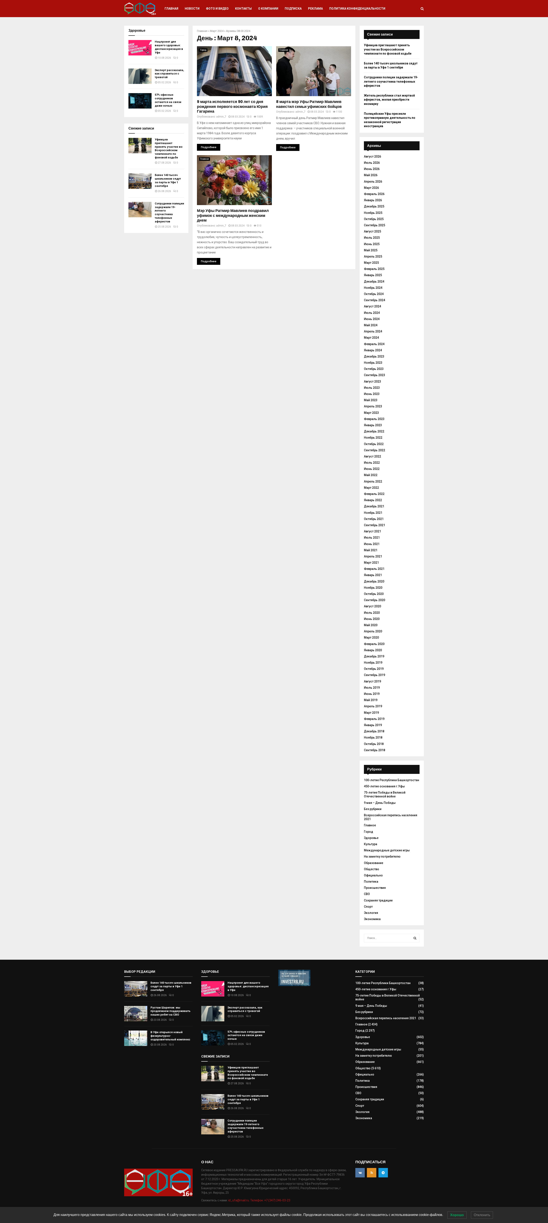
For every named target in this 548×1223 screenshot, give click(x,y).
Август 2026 (372, 156)
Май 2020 (370, 625)
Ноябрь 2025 (373, 213)
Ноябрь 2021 (373, 512)
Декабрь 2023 (374, 356)
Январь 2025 (373, 275)
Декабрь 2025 (374, 206)
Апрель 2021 (373, 556)
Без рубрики (372, 809)
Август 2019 (372, 681)
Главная (171, 8)
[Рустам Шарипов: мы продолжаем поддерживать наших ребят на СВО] (135, 1013)
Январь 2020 (373, 650)
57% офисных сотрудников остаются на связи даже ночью (168, 100)
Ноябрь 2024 (373, 287)
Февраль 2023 (374, 419)
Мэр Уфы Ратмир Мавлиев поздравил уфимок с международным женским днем (233, 215)
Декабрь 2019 (374, 656)
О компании (268, 8)
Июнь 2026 (372, 169)
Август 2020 (372, 606)
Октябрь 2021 (374, 519)
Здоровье (371, 838)
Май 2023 (370, 400)
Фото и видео (217, 8)
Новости (192, 8)
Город (203, 50)
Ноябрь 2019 (373, 662)
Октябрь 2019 (374, 668)
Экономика (372, 919)
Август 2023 (372, 381)
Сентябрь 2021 (374, 525)
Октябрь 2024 (374, 294)
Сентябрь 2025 (374, 225)
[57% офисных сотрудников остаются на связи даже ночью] (140, 101)
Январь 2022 (373, 500)
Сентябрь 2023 (374, 375)
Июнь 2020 (372, 619)
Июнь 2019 (372, 694)
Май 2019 (370, 700)
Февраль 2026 (374, 194)
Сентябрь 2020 (374, 600)
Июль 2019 (372, 687)
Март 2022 (371, 487)
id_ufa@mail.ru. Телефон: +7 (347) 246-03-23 (259, 1200)
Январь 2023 (373, 425)
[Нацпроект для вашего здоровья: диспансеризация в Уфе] (140, 47)
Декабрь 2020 (374, 581)
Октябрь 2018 (374, 744)
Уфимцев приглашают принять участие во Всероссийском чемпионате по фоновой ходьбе (168, 148)
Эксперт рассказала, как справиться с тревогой (169, 74)
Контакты (243, 8)
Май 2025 (370, 250)
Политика (371, 881)
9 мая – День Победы (380, 802)
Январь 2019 (373, 725)
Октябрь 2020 (374, 594)
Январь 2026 (373, 200)
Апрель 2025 (373, 256)
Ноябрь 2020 (373, 587)
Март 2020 (371, 637)
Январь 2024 (373, 350)
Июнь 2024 (372, 319)
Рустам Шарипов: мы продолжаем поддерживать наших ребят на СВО (170, 1011)
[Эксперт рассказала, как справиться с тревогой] (140, 76)
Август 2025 (372, 231)
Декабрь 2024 (374, 281)
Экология (371, 913)
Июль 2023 (372, 387)
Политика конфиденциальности (357, 8)
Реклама (315, 8)
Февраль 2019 (374, 719)
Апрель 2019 (373, 706)
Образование (373, 863)
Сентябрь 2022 (374, 450)
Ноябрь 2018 (373, 737)
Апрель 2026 (373, 181)
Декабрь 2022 (374, 431)
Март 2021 (371, 562)
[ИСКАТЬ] (415, 938)
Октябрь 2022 (374, 444)
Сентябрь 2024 (374, 300)
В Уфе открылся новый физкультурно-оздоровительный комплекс (170, 1036)
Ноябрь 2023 (373, 362)
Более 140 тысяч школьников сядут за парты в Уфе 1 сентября (168, 180)
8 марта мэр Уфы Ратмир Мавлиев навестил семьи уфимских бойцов (309, 104)
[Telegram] (383, 1172)
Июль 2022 (372, 462)
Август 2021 (372, 531)
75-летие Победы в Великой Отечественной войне (384, 794)
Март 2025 (371, 262)
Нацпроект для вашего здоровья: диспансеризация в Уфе (169, 47)
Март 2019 (371, 712)
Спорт (368, 906)
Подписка (293, 8)
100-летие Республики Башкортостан (391, 780)
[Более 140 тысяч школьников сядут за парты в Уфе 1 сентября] (140, 181)
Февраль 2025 (374, 269)
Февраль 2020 (374, 644)
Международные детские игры (387, 850)
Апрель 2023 (373, 406)
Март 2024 (216, 31)
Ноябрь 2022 (373, 437)
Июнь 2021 (372, 544)
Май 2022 (370, 475)
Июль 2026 (372, 162)
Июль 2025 (372, 237)
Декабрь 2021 (374, 506)
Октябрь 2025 (374, 219)
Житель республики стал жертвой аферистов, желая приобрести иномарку (389, 100)
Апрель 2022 (373, 481)
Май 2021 (370, 550)
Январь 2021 (373, 575)
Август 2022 (372, 456)
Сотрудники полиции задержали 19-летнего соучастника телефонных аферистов (169, 212)
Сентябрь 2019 (374, 675)
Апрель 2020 (373, 631)
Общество (371, 869)
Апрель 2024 (373, 331)
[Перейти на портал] (294, 985)
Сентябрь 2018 (374, 750)
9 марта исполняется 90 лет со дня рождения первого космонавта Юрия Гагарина (232, 106)
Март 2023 (371, 412)
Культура (370, 844)
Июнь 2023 (372, 394)
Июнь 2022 (372, 469)
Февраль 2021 (374, 569)
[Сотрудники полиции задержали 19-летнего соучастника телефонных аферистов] (140, 209)
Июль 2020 (372, 612)
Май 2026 (370, 175)
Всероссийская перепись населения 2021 (385, 1018)
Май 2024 (370, 325)
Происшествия (375, 887)
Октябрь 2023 (374, 369)
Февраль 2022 (374, 494)
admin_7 (221, 116)
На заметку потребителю (382, 856)
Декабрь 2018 (374, 731)
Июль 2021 (372, 537)
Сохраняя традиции (378, 900)
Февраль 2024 (374, 344)
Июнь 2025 (372, 244)
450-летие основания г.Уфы (384, 786)
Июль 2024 (372, 312)
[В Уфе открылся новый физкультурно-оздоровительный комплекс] (135, 1038)
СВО (367, 894)
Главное (283, 50)
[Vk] (360, 1172)
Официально (373, 875)
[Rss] (371, 1172)
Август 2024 (372, 306)
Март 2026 (371, 187)
